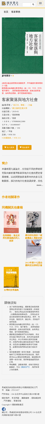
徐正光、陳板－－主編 (22, 105)
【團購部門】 (25, 367)
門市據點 (7, 401)
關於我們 (5, 398)
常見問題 (15, 398)
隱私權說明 (36, 398)
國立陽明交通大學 (19, 108)
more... (40, 185)
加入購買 (10, 147)
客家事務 (15, 12)
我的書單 (26, 147)
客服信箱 (17, 401)
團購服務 (25, 398)
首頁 (6, 12)
